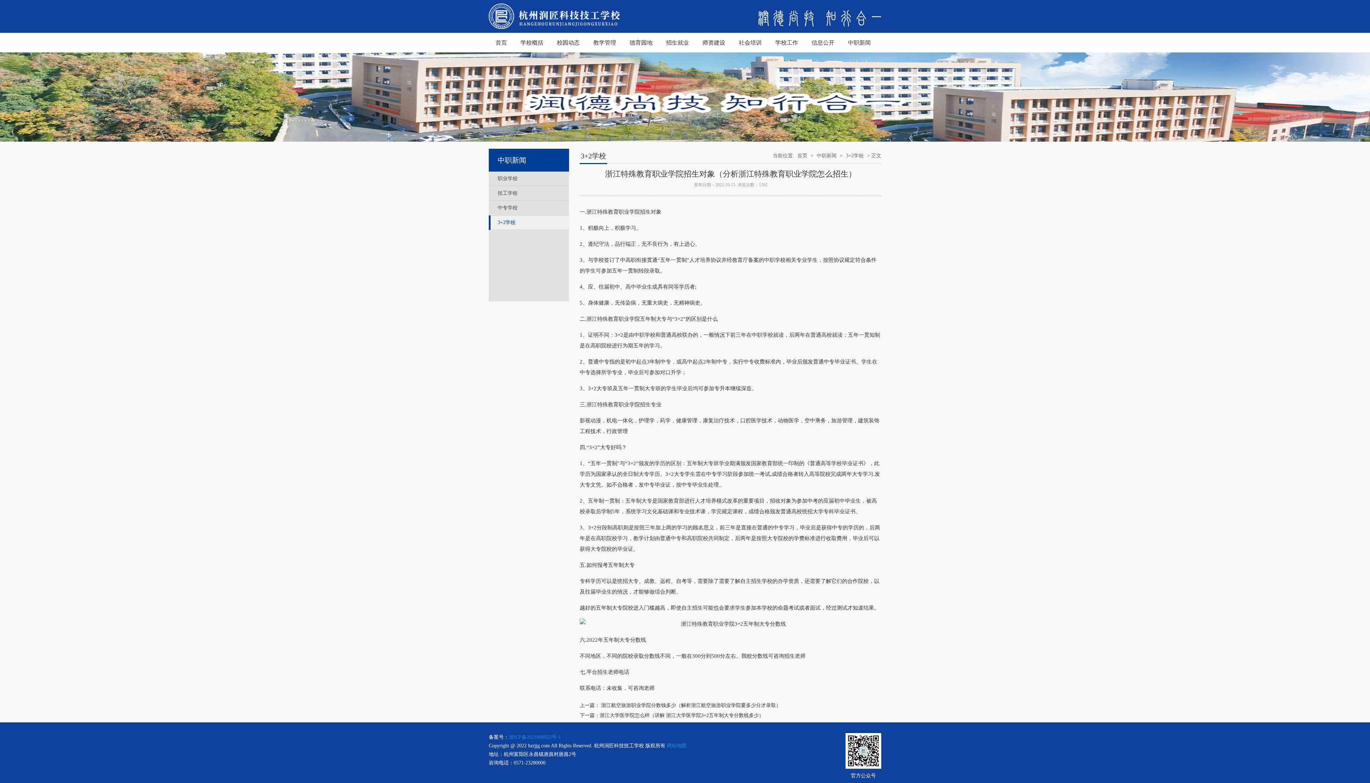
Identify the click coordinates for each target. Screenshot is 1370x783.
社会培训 (750, 43)
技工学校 (508, 193)
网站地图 (677, 745)
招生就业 (677, 43)
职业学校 (508, 178)
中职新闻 (859, 43)
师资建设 (713, 43)
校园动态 (568, 43)
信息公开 (823, 43)
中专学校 (508, 207)
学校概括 (532, 43)
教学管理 (604, 43)
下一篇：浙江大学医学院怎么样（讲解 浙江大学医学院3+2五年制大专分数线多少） (672, 715)
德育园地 (641, 43)
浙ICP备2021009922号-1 (535, 737)
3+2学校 (507, 222)
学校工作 (786, 43)
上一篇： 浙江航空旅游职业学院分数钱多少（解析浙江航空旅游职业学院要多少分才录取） (680, 705)
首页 (501, 43)
